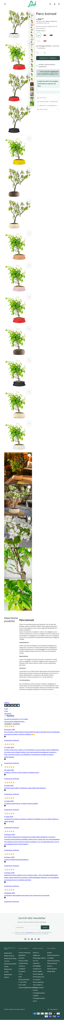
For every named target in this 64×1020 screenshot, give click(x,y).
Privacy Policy (30, 932)
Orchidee (50, 958)
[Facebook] (32, 939)
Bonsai (49, 953)
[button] (50, 4)
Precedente (8, 724)
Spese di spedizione (51, 21)
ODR (20, 977)
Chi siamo (21, 971)
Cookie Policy (23, 963)
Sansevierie (51, 971)
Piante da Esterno (53, 961)
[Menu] (5, 4)
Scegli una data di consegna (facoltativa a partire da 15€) (47, 83)
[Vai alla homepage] (32, 4)
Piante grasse (52, 969)
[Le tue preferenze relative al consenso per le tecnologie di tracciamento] (1, 765)
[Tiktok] (35, 939)
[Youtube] (39, 939)
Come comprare (24, 953)
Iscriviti (45, 927)
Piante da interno (53, 955)
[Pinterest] (25, 939)
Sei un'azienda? (38, 974)
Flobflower (11, 1009)
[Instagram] (29, 939)
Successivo (16, 724)
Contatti (21, 958)
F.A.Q (20, 974)
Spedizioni (21, 955)
